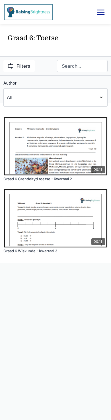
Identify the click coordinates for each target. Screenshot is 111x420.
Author (10, 83)
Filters (23, 66)
